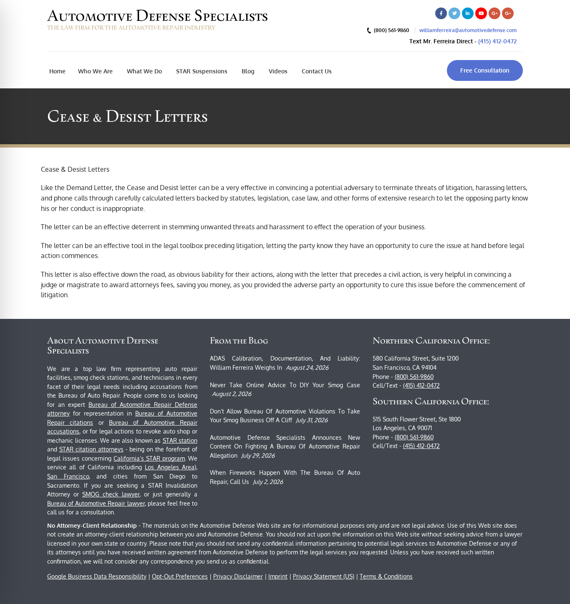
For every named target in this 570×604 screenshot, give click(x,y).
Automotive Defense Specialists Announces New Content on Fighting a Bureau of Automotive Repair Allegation (285, 446)
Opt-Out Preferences (180, 576)
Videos (277, 71)
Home (57, 71)
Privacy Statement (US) (323, 576)
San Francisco (68, 476)
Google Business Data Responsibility (96, 576)
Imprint (278, 576)
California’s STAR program (149, 458)
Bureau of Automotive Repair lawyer (96, 503)
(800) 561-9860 (414, 376)
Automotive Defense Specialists (157, 15)
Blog (247, 71)
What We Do (143, 71)
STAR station (180, 440)
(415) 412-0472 (497, 41)
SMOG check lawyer (110, 494)
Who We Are (95, 71)
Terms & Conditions (386, 576)
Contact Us (316, 71)
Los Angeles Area (169, 467)
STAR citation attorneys (91, 449)
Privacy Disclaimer (238, 576)
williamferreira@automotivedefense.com (468, 30)
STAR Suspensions (200, 71)
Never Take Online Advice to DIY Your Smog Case (285, 384)
